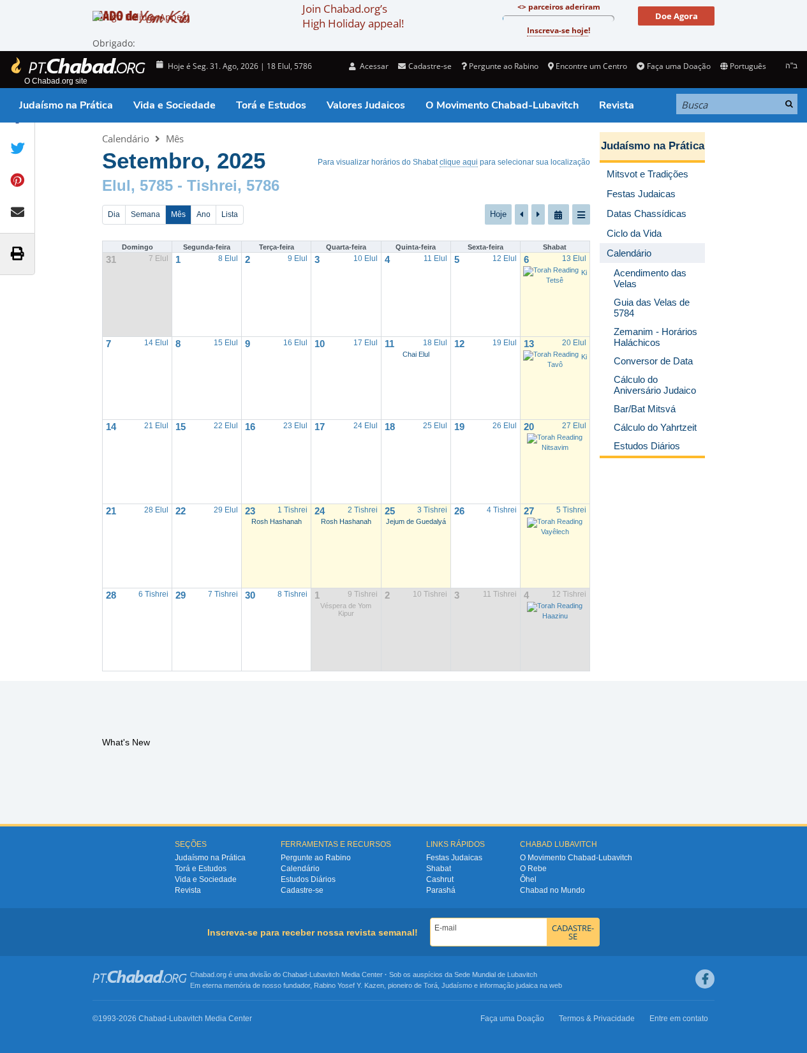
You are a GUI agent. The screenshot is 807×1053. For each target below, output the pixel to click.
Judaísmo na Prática (66, 105)
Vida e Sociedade (174, 105)
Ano (203, 214)
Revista (616, 105)
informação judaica (509, 985)
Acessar (373, 66)
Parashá (440, 890)
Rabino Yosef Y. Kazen (349, 985)
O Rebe (533, 868)
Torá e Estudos (271, 105)
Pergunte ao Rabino (503, 66)
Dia (114, 214)
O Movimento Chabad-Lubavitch (502, 105)
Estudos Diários (308, 879)
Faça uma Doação (678, 66)
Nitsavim (555, 447)
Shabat (438, 868)
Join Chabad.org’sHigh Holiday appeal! (353, 16)
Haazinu (555, 616)
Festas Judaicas (454, 857)
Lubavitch (324, 974)
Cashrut (440, 879)
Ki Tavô (567, 360)
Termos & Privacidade (597, 1018)
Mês (175, 138)
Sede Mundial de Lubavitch (495, 974)
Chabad (295, 974)
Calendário (125, 138)
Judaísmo (456, 985)
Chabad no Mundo (552, 890)
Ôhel (528, 879)
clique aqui (459, 162)
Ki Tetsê (566, 276)
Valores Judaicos (366, 105)
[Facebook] (704, 979)
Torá (431, 985)
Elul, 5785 (137, 185)
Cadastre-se (302, 890)
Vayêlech (555, 531)
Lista (229, 214)
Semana (145, 214)
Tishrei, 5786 (233, 185)
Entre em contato (678, 1018)
